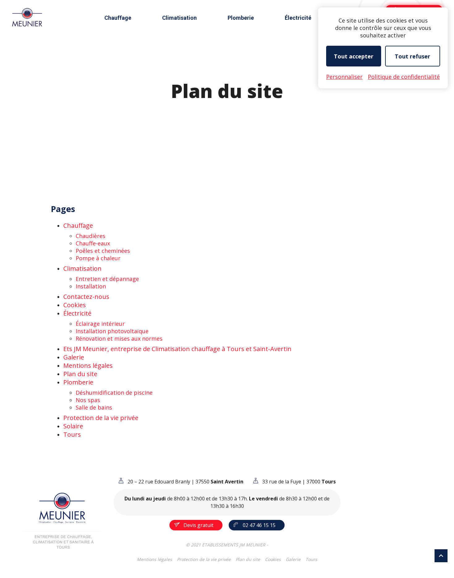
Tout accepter (353, 56)
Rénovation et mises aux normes (119, 338)
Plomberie (241, 18)
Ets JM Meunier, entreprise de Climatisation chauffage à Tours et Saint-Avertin (177, 349)
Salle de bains (94, 407)
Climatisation (179, 18)
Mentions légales (88, 365)
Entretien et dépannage (107, 279)
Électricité (298, 18)
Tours (72, 434)
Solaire (73, 426)
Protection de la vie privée (100, 418)
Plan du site (80, 374)
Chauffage (117, 18)
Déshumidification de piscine (114, 392)
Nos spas (88, 400)
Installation (91, 286)
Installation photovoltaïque (112, 331)
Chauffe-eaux (93, 243)
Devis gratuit (198, 525)
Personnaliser (344, 76)
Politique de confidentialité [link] (404, 76)
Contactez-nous (86, 296)
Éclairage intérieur (100, 323)
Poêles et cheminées (103, 250)
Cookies (74, 305)
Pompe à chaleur (98, 258)
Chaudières (90, 236)
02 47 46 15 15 (259, 525)
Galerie (73, 357)
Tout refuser (412, 56)
